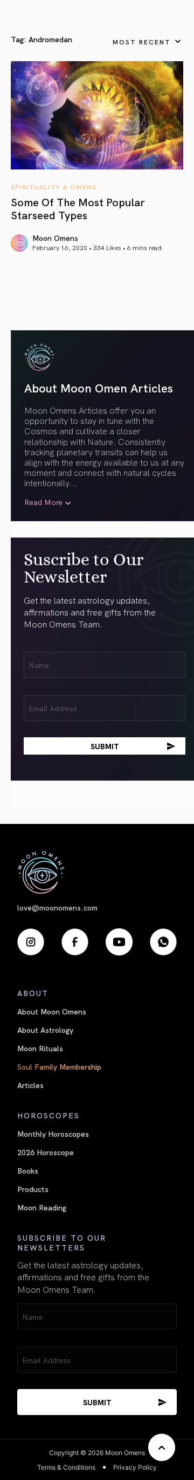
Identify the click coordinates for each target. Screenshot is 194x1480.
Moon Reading (41, 1207)
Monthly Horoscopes (53, 1133)
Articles (30, 1084)
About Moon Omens (51, 1011)
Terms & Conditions (66, 1467)
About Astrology (45, 1029)
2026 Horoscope (45, 1152)
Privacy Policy (135, 1467)
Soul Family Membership (59, 1066)
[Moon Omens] (97, 872)
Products (32, 1188)
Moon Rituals (40, 1048)
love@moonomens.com (57, 907)
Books (27, 1170)
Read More (43, 502)
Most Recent (142, 41)
